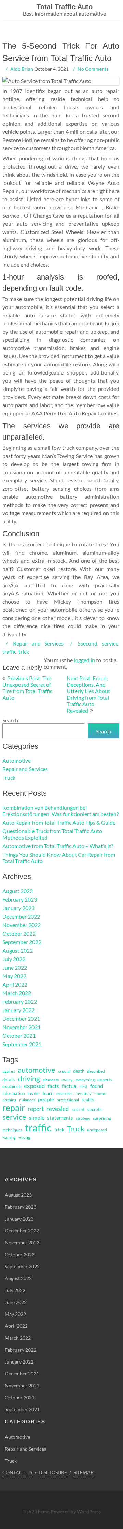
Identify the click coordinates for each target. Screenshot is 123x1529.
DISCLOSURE (53, 1472)
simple (36, 1117)
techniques (12, 1129)
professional (68, 1099)
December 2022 (21, 916)
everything (85, 1079)
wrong (24, 1137)
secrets (94, 1109)
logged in (84, 660)
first (83, 1086)
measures (64, 1093)
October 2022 (19, 933)
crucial (64, 1071)
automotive (36, 1069)
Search (10, 720)
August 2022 (17, 950)
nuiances (27, 1099)
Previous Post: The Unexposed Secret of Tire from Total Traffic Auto (27, 688)
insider (34, 1093)
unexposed (97, 1129)
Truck (8, 777)
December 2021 (21, 1018)
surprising (102, 1118)
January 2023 (18, 908)
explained (11, 1086)
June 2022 (14, 967)
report (36, 1108)
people (46, 1099)
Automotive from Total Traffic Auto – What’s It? (57, 846)
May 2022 (14, 976)
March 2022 (16, 993)
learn (48, 1093)
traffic (9, 651)
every (67, 1079)
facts (53, 1086)
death (78, 1071)
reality (88, 1099)
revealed (57, 1108)
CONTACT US (17, 1472)
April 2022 (14, 984)
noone (100, 1093)
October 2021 (19, 1035)
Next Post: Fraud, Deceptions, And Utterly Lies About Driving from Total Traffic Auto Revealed (88, 694)
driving (29, 1078)
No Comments (93, 69)
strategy (83, 1118)
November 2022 (21, 925)
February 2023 (19, 899)
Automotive (16, 760)
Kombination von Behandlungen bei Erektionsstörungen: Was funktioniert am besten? (60, 810)
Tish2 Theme (37, 1511)
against (8, 1071)
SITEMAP (83, 1472)
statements (60, 1118)
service (110, 643)
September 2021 (21, 1044)
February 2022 (19, 1001)
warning (9, 1137)
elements (51, 1079)
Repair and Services (38, 643)
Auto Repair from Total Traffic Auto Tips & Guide (58, 822)
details (8, 1079)
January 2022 (18, 1010)
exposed (34, 1086)
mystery (83, 1093)
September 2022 (21, 942)
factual (70, 1086)
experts (104, 1079)
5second (87, 643)
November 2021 (21, 1027)
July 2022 (13, 959)
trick (23, 651)
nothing (9, 1099)
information (13, 1093)
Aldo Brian (21, 69)
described (96, 1071)
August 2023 (17, 891)
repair (13, 1107)
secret (78, 1109)
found (96, 1086)
